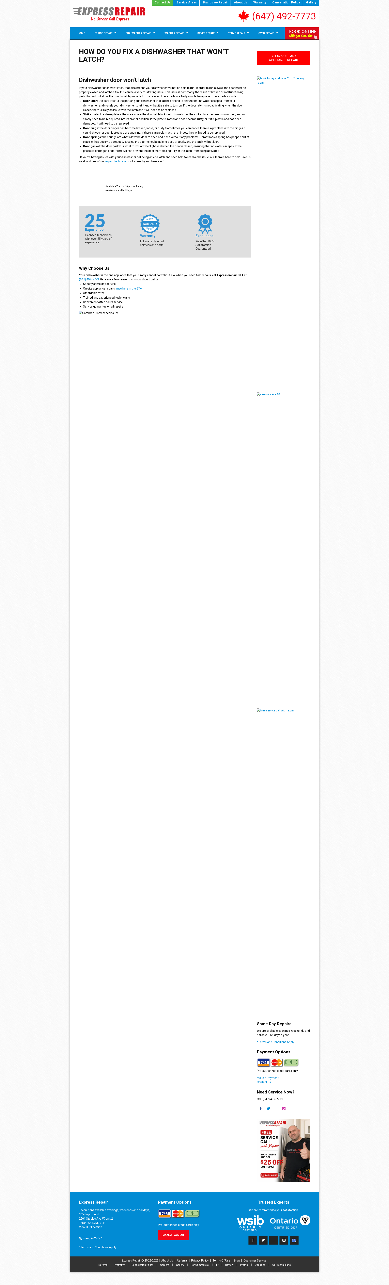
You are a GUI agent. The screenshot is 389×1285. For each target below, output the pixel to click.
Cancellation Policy (286, 2)
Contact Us (162, 2)
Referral (182, 1260)
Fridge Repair (103, 33)
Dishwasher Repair (138, 33)
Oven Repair (266, 33)
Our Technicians (281, 1264)
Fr (217, 1264)
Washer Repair (174, 33)
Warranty (259, 2)
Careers (164, 1264)
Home (81, 33)
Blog (237, 1260)
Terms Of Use (221, 1260)
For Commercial (200, 1264)
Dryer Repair (206, 33)
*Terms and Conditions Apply (275, 1042)
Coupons (260, 1264)
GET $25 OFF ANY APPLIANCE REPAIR (283, 58)
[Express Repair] (109, 14)
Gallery (311, 2)
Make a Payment (268, 1078)
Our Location (94, 1227)
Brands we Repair (215, 2)
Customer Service (255, 1260)
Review (229, 1264)
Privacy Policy (200, 1260)
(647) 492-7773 (284, 16)
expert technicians (117, 161)
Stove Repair (236, 33)
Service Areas (186, 2)
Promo (244, 1264)
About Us (240, 2)
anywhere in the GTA (128, 288)
